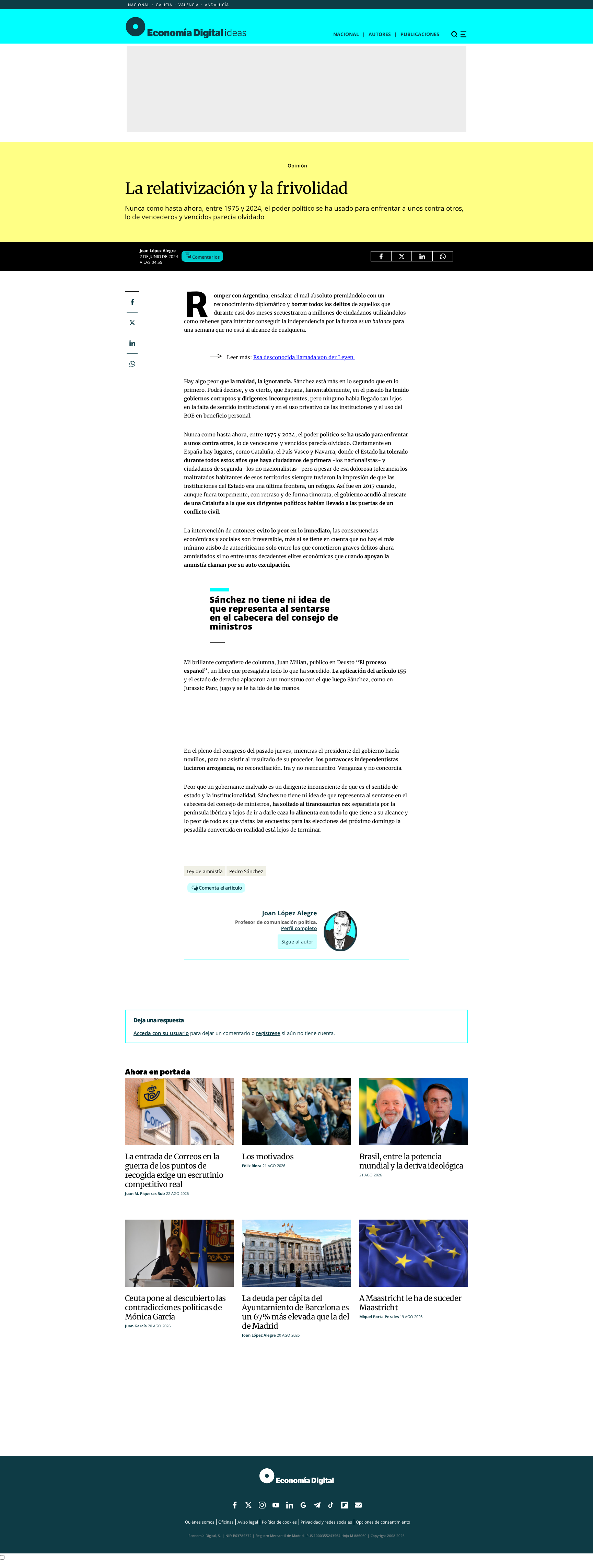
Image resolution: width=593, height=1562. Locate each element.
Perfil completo (299, 928)
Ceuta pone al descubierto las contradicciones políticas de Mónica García (175, 1307)
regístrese (268, 1033)
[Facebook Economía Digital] (381, 256)
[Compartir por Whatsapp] (442, 256)
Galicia (164, 4)
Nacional (139, 4)
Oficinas (226, 1522)
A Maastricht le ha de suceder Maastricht (410, 1302)
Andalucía (217, 4)
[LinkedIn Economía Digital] (422, 256)
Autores (380, 34)
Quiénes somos (199, 1522)
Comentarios (205, 257)
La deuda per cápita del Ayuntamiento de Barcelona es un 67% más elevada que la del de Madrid (295, 1312)
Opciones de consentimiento (383, 1522)
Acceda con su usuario (161, 1033)
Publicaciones (419, 34)
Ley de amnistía (205, 871)
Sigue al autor (297, 941)
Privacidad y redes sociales (326, 1522)
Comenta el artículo (220, 887)
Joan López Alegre (158, 251)
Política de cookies (279, 1522)
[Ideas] (186, 27)
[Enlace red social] (235, 1505)
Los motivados (267, 1156)
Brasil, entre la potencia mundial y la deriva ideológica (411, 1161)
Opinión (297, 165)
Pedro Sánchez (246, 871)
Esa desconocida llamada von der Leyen (304, 357)
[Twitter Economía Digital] (401, 256)
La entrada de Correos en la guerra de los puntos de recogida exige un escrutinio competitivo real (174, 1170)
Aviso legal (247, 1522)
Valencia (188, 4)
